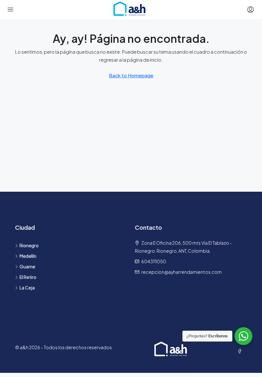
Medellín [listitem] (27, 256)
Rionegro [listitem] (29, 245)
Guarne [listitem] (27, 266)
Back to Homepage (131, 75)
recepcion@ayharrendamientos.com (181, 272)
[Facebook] (240, 351)
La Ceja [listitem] (27, 287)
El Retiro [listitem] (27, 277)
